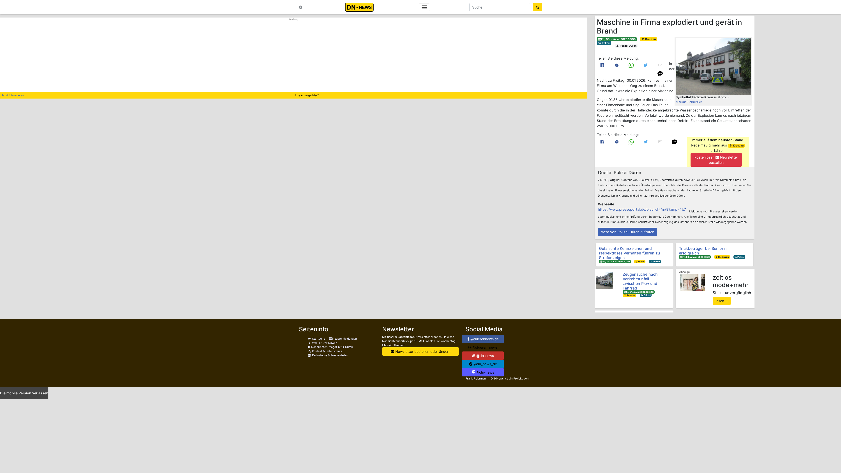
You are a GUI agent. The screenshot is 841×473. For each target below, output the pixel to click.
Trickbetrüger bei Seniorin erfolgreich (703, 250)
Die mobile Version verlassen (24, 393)
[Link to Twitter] (645, 65)
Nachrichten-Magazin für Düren (331, 347)
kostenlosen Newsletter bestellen (716, 160)
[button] (713, 66)
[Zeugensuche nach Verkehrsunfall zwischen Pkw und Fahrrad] (604, 280)
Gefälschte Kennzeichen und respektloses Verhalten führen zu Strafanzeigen (629, 253)
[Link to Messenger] (616, 65)
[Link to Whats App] (631, 65)
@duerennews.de (484, 339)
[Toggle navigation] (424, 7)
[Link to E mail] (660, 65)
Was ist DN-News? (324, 342)
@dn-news (484, 355)
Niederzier (723, 257)
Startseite (318, 338)
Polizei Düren (627, 45)
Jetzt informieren (12, 95)
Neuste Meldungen (344, 338)
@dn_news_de (484, 364)
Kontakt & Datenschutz (326, 351)
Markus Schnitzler (689, 102)
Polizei (605, 43)
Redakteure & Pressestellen (329, 355)
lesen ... (722, 301)
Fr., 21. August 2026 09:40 (640, 292)
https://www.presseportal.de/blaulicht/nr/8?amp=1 (639, 209)
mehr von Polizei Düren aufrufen (627, 232)
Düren (641, 261)
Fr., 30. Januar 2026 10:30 (618, 39)
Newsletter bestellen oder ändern (422, 351)
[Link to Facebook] (602, 65)
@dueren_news (485, 347)
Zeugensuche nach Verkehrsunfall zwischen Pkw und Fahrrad (640, 281)
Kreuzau (650, 39)
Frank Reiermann (476, 378)
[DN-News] (360, 7)
